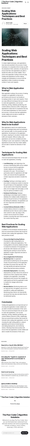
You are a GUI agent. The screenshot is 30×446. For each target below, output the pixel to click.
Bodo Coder (9, 23)
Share (25, 23)
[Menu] (28, 2)
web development (6, 8)
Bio (15, 400)
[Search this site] (25, 2)
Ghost (18, 403)
